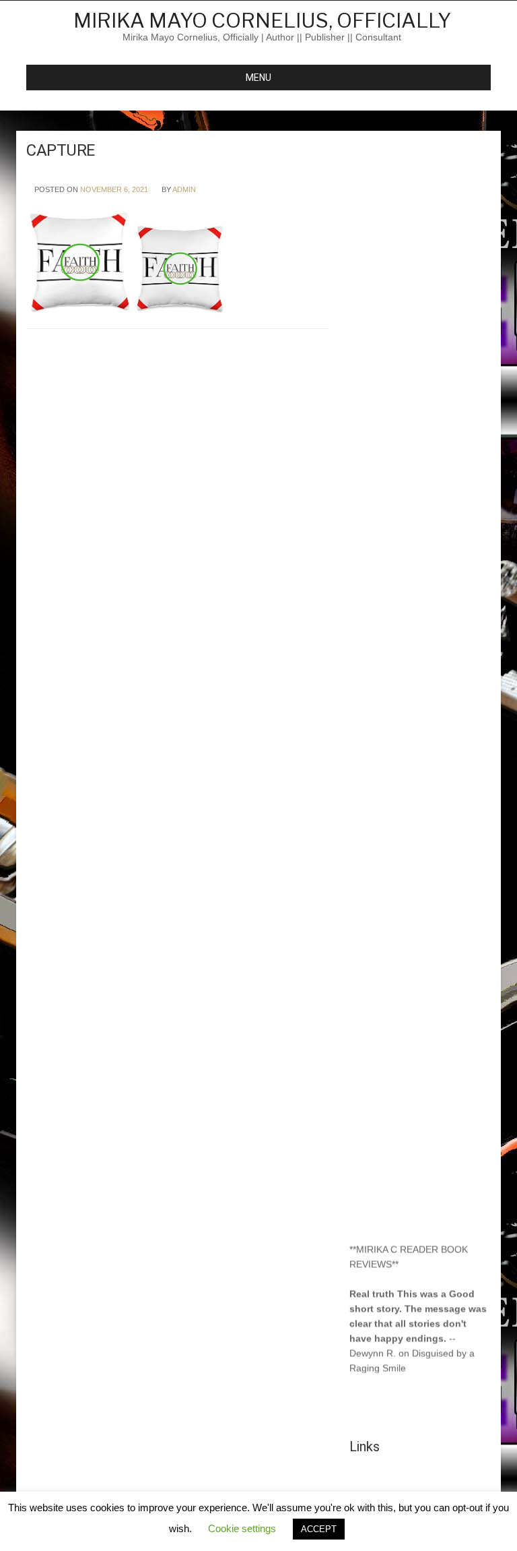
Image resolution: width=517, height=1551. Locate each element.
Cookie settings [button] (242, 1528)
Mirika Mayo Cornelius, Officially (262, 20)
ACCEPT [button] (319, 1529)
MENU (258, 77)
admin (184, 189)
